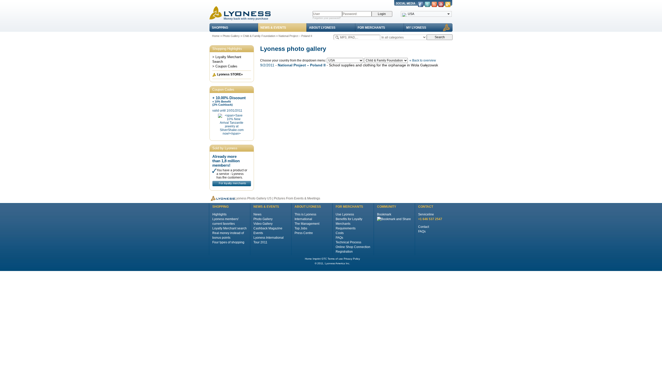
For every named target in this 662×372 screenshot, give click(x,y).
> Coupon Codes (224, 66)
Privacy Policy (352, 258)
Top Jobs (301, 228)
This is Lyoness (305, 214)
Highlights (219, 214)
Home (216, 35)
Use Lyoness (345, 214)
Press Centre (304, 233)
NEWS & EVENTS (273, 27)
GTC (324, 258)
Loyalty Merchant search (229, 228)
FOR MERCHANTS (371, 27)
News (257, 214)
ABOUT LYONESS (322, 27)
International (303, 219)
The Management (307, 224)
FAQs (339, 237)
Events (258, 233)
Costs (340, 233)
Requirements (346, 228)
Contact (423, 227)
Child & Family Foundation (259, 35)
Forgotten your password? (327, 18)
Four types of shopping (228, 242)
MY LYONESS (416, 27)
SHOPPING (220, 27)
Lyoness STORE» (230, 74)
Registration (344, 251)
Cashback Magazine (267, 228)
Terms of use (335, 258)
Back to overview (422, 60)
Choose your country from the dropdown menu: (293, 60)
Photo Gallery (231, 35)
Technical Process (348, 242)
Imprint (317, 258)
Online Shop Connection (353, 247)
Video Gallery (263, 224)
